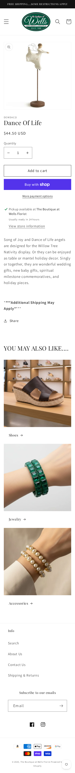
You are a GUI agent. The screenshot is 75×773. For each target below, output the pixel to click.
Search (13, 643)
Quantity (10, 143)
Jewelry (15, 519)
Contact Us (17, 664)
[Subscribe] (61, 705)
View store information (27, 226)
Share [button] (14, 320)
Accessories (18, 603)
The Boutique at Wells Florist (35, 761)
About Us (15, 654)
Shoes (13, 435)
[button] (6, 21)
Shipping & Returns (23, 675)
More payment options (37, 196)
